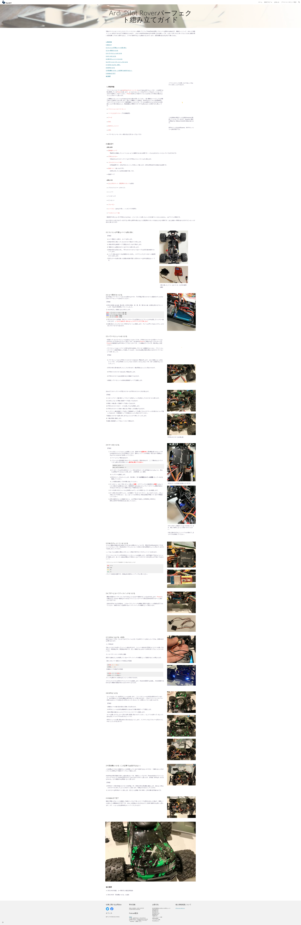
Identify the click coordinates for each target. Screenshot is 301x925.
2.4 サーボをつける (111, 56)
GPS (109, 130)
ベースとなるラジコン (114, 113)
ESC (109, 121)
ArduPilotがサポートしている (130, 90)
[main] (150, 16)
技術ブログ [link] (267, 2)
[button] (299, 2)
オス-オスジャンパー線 (115, 162)
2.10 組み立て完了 (111, 73)
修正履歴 (108, 76)
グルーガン (111, 204)
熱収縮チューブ (112, 150)
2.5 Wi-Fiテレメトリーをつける (114, 59)
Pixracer (119, 92)
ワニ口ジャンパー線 (114, 213)
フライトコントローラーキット (117, 109)
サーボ (110, 117)
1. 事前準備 (109, 42)
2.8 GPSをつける (110, 67)
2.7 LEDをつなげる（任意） (113, 64)
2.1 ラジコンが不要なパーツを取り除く (116, 47)
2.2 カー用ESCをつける (112, 50)
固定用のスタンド (125, 183)
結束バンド (111, 168)
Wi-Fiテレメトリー (113, 126)
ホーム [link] (260, 2)
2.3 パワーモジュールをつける (114, 53)
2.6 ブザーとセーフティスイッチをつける (117, 62)
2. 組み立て (109, 44)
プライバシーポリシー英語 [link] (288, 2)
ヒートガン (111, 208)
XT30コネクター (113, 156)
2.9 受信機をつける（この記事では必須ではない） (119, 70)
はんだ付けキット (113, 183)
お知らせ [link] (276, 2)
